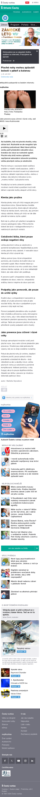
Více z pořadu (9, 556)
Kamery (36, 12)
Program (16, 12)
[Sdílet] (6, 136)
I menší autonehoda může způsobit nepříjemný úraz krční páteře (24, 461)
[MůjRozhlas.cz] (4, 87)
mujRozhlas (6, 405)
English (4, 791)
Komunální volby (8, 721)
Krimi (5, 416)
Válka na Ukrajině (8, 718)
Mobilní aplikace (8, 748)
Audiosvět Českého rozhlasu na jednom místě (17, 440)
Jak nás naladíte (27, 718)
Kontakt (24, 731)
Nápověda (25, 721)
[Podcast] (2, 136)
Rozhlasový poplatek (29, 734)
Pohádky (6, 420)
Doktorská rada (7, 77)
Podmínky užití (26, 789)
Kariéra (23, 728)
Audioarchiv (26, 12)
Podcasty (5, 745)
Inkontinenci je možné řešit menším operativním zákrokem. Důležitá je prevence (25, 450)
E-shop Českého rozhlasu (15, 605)
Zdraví (4, 24)
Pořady (24, 24)
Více (34, 24)
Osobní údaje (14, 789)
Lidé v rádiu (25, 724)
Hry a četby (7, 411)
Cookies (5, 789)
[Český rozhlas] (8, 2)
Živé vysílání (7, 430)
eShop (4, 728)
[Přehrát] (4, 128)
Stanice (5, 724)
